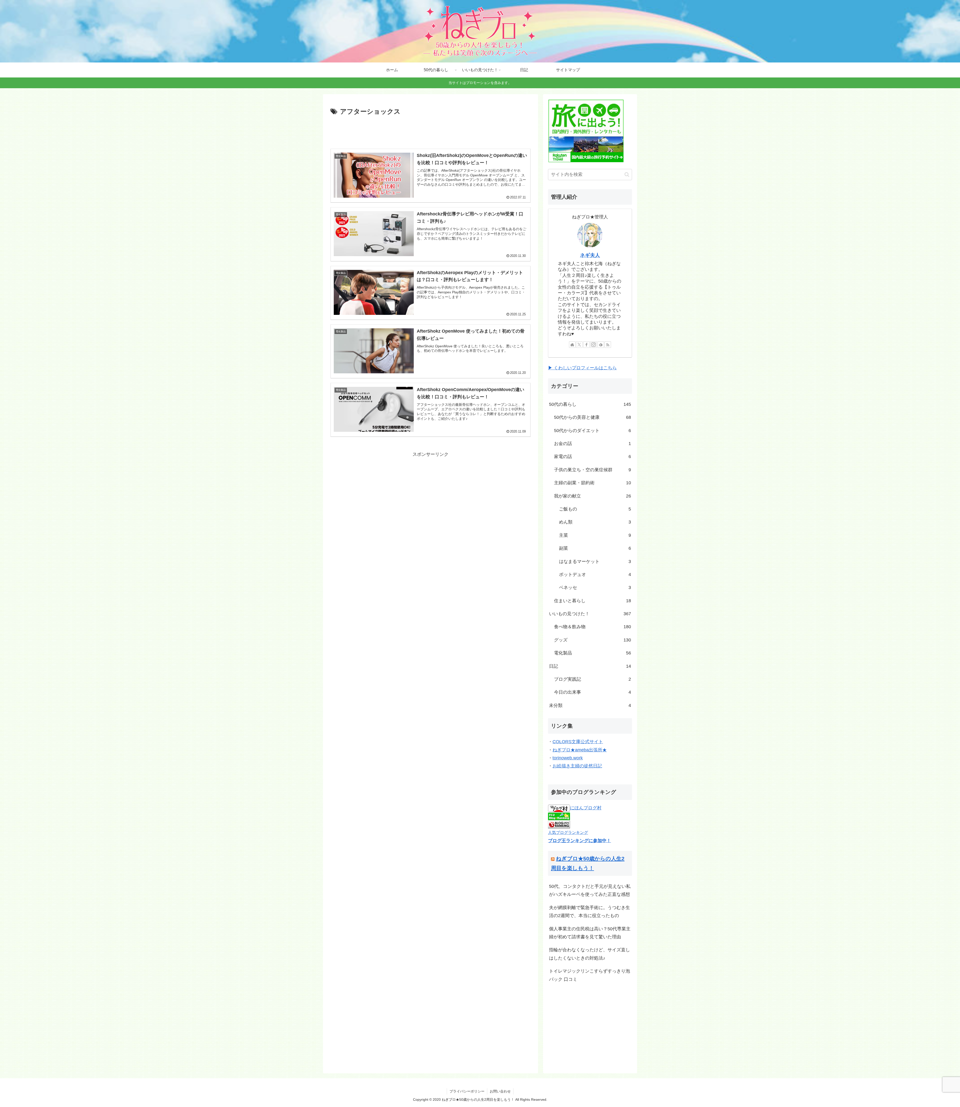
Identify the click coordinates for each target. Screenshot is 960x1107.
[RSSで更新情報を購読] (607, 344)
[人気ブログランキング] (559, 824)
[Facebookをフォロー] (586, 344)
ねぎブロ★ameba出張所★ (579, 749)
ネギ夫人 (590, 255)
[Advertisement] (430, 131)
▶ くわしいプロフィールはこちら (582, 367)
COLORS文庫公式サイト (577, 741)
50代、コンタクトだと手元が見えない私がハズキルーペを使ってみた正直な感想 (589, 890)
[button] (626, 174)
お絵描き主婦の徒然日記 (577, 765)
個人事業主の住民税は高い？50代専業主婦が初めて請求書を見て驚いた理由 (589, 932)
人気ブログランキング (568, 832)
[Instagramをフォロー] (593, 344)
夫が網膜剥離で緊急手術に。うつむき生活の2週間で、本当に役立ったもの (589, 911)
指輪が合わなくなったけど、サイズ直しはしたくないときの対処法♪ (589, 953)
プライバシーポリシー (467, 1091)
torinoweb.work (567, 757)
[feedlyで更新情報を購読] (601, 344)
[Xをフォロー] (579, 344)
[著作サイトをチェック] (572, 344)
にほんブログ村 (586, 807)
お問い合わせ (500, 1091)
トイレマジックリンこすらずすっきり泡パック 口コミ (589, 975)
